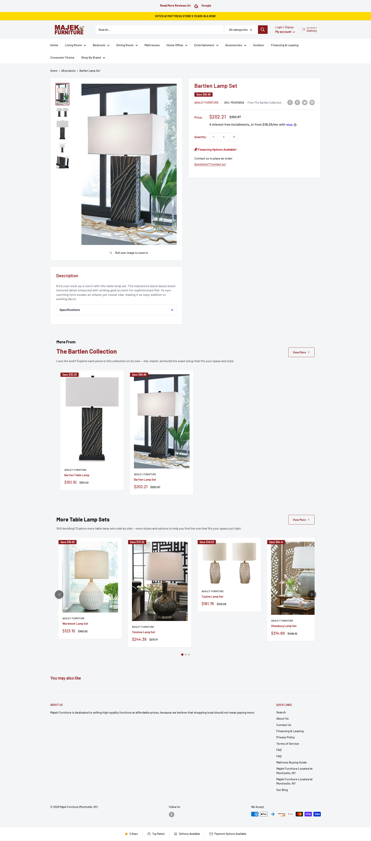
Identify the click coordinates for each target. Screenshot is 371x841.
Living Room (73, 45)
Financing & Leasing (285, 45)
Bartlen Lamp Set (145, 479)
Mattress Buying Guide (291, 762)
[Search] (263, 29)
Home (54, 45)
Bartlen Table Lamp (76, 475)
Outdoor (258, 45)
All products (68, 70)
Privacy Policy (285, 737)
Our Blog (282, 790)
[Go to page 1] (182, 654)
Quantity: (200, 137)
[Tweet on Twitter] (304, 102)
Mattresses (152, 45)
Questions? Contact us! (210, 164)
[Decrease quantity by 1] (213, 137)
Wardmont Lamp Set (75, 623)
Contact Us (283, 725)
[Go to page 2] (185, 654)
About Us (282, 718)
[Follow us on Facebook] (171, 814)
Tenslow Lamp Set (143, 632)
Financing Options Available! (217, 149)
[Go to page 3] (189, 654)
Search (281, 712)
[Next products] (312, 594)
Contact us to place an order (213, 158)
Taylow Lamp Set (212, 596)
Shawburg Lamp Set (284, 626)
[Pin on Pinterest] (297, 102)
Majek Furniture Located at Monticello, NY (294, 770)
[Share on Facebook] (290, 102)
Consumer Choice (62, 57)
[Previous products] (59, 594)
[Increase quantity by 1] (234, 137)
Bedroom (99, 45)
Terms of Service (287, 743)
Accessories (233, 45)
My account (283, 31)
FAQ (279, 749)
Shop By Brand (91, 57)
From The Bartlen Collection (265, 102)
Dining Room (125, 45)
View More (299, 352)
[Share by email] (312, 102)
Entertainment (204, 45)
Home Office (175, 45)
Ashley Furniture (206, 102)
